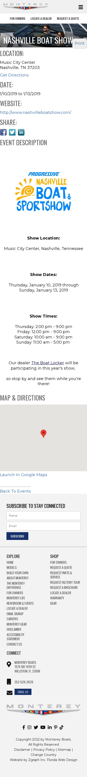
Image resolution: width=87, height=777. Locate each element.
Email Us (23, 691)
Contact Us (14, 644)
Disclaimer (14, 629)
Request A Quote (68, 18)
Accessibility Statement (15, 636)
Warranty (57, 598)
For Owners (17, 18)
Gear (53, 603)
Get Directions (14, 75)
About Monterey (18, 578)
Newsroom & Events (20, 603)
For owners (58, 562)
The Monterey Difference (16, 585)
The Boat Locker (47, 362)
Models (12, 567)
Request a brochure (64, 587)
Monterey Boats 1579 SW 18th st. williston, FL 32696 (27, 666)
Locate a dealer (60, 593)
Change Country (43, 755)
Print (80, 43)
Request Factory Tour (65, 582)
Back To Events (15, 491)
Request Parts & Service (61, 575)
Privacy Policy (44, 750)
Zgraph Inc (36, 760)
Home (10, 562)
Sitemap (64, 750)
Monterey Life (16, 598)
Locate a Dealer (17, 608)
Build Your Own (17, 573)
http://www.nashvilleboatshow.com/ (35, 112)
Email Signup (15, 614)
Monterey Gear (17, 624)
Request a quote (61, 567)
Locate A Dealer (41, 18)
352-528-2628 (23, 682)
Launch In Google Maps (23, 474)
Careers (12, 619)
